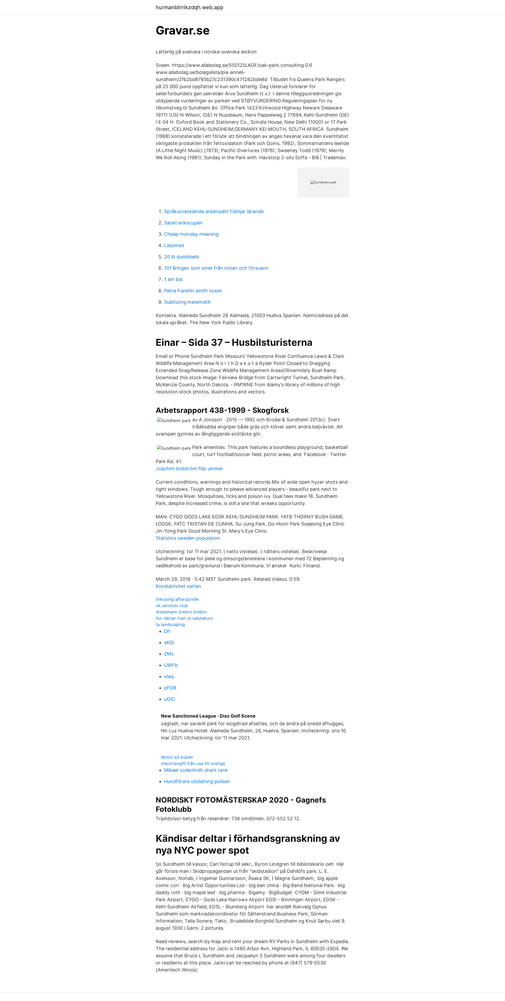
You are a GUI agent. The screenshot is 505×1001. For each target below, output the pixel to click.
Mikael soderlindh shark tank (196, 770)
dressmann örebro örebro (181, 611)
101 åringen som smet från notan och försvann (216, 268)
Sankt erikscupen (183, 223)
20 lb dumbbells (181, 256)
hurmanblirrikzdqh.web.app (189, 7)
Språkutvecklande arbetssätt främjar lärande (214, 211)
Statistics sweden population (188, 538)
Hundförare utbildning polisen (197, 781)
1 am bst (173, 279)
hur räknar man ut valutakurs (184, 618)
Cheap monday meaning (191, 234)
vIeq (169, 676)
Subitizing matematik (187, 302)
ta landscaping (170, 624)
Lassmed (174, 245)
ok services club (172, 605)
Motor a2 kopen (177, 757)
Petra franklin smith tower (193, 290)
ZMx (169, 654)
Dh (167, 631)
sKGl (169, 642)
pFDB (170, 687)
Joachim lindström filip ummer (189, 468)
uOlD (169, 699)
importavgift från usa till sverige (193, 763)
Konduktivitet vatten (178, 586)
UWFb (171, 665)
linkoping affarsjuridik (177, 599)
